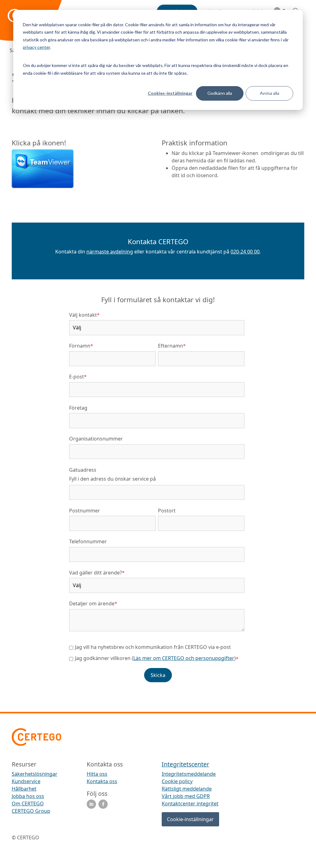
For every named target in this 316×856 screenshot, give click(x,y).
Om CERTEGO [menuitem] (28, 803)
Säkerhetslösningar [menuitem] (34, 773)
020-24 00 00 (245, 251)
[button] (158, 262)
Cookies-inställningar (170, 93)
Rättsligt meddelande (187, 788)
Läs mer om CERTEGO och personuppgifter (183, 658)
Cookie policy (177, 781)
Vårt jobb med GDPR (186, 796)
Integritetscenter (185, 764)
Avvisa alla (269, 93)
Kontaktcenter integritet (190, 803)
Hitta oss (97, 773)
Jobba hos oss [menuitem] (28, 796)
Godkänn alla (219, 93)
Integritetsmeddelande (189, 773)
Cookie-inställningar (190, 819)
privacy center (36, 47)
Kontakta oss (102, 781)
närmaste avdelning (109, 251)
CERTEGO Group (31, 811)
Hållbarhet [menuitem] (24, 788)
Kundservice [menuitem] (26, 781)
